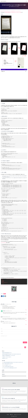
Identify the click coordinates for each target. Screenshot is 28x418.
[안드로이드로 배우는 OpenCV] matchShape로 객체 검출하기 (11, 407)
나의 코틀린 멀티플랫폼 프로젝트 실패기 (8, 363)
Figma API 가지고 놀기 (5, 358)
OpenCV (3, 388)
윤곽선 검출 (11, 12)
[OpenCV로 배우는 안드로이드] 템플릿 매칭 (8, 398)
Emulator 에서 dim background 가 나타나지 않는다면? (8, 355)
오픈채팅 (12, 414)
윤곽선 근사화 (16, 12)
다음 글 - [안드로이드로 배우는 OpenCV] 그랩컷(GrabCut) (8, 285)
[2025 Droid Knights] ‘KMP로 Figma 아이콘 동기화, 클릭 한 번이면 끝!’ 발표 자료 (13, 362)
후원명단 (8, 414)
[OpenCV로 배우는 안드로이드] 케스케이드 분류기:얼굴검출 (11, 389)
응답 (26, 314)
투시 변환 (19, 12)
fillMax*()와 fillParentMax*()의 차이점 (6, 352)
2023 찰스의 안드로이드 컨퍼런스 (18, 414)
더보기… (16, 392)
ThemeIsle (16, 416)
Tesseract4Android (3, 242)
